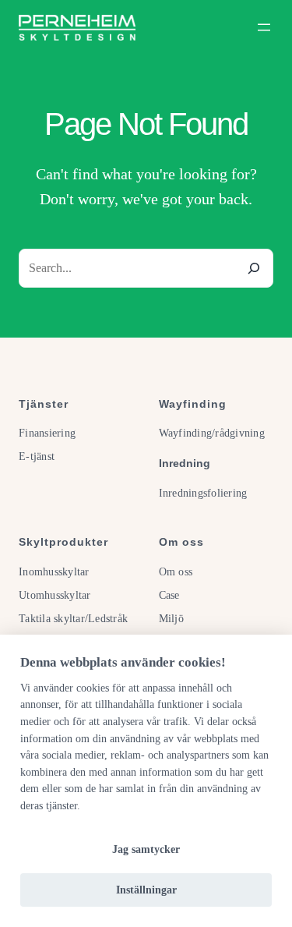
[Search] (253, 268)
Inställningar (146, 890)
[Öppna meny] (264, 27)
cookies (92, 687)
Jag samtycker (146, 849)
